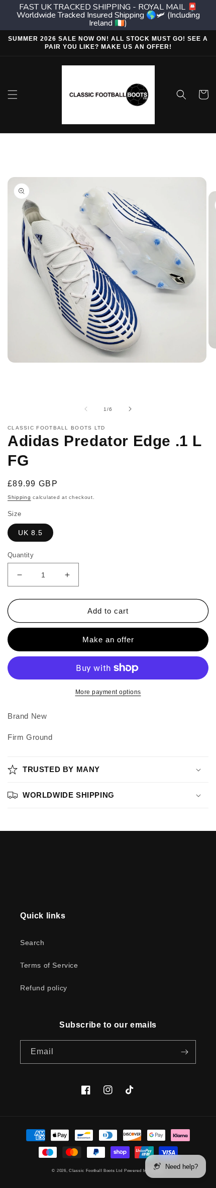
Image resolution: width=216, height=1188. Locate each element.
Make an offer (108, 639)
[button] (13, 94)
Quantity (21, 555)
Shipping (19, 497)
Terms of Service (49, 965)
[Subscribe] (184, 1052)
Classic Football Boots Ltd (95, 1170)
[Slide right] (130, 409)
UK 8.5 (30, 533)
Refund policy (43, 988)
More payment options (108, 692)
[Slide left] (86, 409)
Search (32, 943)
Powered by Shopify (144, 1170)
